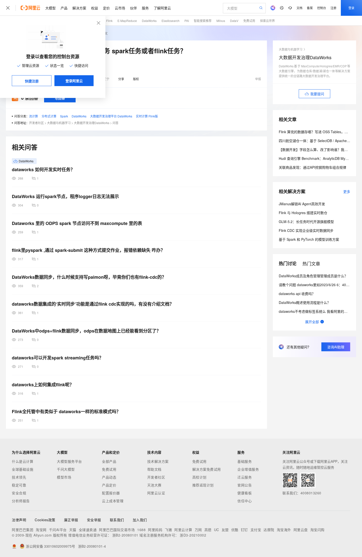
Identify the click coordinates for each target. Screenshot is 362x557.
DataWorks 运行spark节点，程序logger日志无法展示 (65, 196)
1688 (141, 529)
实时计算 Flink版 (147, 116)
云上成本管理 (112, 500)
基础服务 (244, 461)
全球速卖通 (88, 529)
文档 (299, 8)
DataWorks (149, 21)
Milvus (220, 21)
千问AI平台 (58, 529)
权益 (94, 7)
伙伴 (133, 7)
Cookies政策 (45, 519)
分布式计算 (49, 116)
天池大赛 (154, 485)
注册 (333, 8)
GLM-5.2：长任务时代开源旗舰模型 (306, 221)
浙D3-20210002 (193, 535)
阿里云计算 (183, 529)
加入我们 (140, 519)
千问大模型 (66, 469)
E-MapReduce (127, 21)
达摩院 (268, 529)
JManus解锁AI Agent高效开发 (302, 203)
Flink (109, 21)
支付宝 (255, 529)
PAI (186, 21)
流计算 (33, 116)
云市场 (120, 7)
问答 (115, 123)
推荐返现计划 (203, 485)
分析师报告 (21, 500)
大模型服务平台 (69, 461)
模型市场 (64, 477)
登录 (351, 8)
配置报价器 (111, 492)
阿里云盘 (301, 529)
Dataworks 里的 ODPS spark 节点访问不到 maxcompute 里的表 (77, 223)
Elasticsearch (171, 21)
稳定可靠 (19, 485)
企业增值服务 (248, 469)
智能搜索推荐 (203, 21)
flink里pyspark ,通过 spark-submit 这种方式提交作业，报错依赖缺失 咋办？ (88, 250)
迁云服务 (244, 477)
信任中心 (244, 500)
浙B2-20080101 (125, 535)
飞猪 (168, 529)
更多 (346, 191)
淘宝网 (41, 529)
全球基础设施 (22, 469)
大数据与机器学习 (59, 123)
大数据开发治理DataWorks (91, 123)
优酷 (234, 529)
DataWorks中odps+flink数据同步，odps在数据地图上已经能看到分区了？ (86, 331)
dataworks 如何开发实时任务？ (43, 169)
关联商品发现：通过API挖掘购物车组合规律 (312, 167)
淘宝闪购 (317, 529)
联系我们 (117, 519)
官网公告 (244, 485)
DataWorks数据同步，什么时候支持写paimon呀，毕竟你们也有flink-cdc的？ (89, 277)
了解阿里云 (162, 7)
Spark (64, 116)
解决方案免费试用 (206, 469)
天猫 (72, 529)
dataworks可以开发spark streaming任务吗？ (57, 357)
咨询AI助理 (335, 346)
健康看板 (244, 492)
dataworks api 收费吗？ (297, 293)
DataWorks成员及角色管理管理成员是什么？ (313, 275)
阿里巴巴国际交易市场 (117, 529)
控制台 (321, 8)
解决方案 (79, 7)
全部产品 (109, 461)
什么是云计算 (22, 461)
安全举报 (94, 519)
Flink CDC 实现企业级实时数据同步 (306, 230)
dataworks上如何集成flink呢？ (43, 384)
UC (216, 529)
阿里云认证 (156, 492)
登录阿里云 (74, 80)
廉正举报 (71, 519)
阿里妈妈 (155, 529)
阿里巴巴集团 (22, 529)
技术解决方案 (158, 461)
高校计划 (199, 477)
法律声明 (19, 519)
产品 (64, 7)
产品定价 (109, 485)
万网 (198, 529)
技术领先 (19, 477)
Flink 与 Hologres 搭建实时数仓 (303, 212)
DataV (234, 21)
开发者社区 (36, 123)
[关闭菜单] (8, 8)
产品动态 (109, 477)
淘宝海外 (284, 529)
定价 (106, 7)
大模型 (50, 7)
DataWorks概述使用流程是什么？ (304, 302)
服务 (145, 7)
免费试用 (249, 21)
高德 (208, 529)
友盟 (225, 529)
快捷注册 (32, 80)
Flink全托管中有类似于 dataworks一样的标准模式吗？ (66, 411)
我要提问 (317, 93)
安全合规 (19, 492)
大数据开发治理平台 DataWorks (111, 116)
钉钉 (244, 529)
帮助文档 (154, 469)
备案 (310, 8)
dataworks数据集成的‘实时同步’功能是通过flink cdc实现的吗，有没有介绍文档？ (93, 304)
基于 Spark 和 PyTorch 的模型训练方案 (309, 239)
